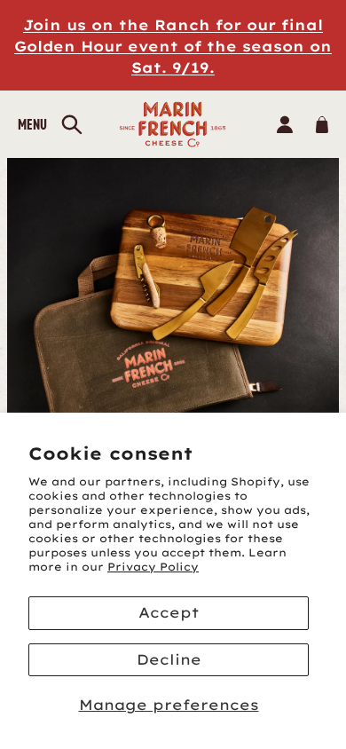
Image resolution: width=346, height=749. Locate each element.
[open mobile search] (72, 124)
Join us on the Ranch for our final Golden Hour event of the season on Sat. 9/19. (173, 46)
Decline (169, 659)
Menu (32, 124)
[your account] (285, 124)
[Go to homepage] (173, 124)
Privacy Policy (153, 566)
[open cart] (321, 124)
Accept (168, 612)
